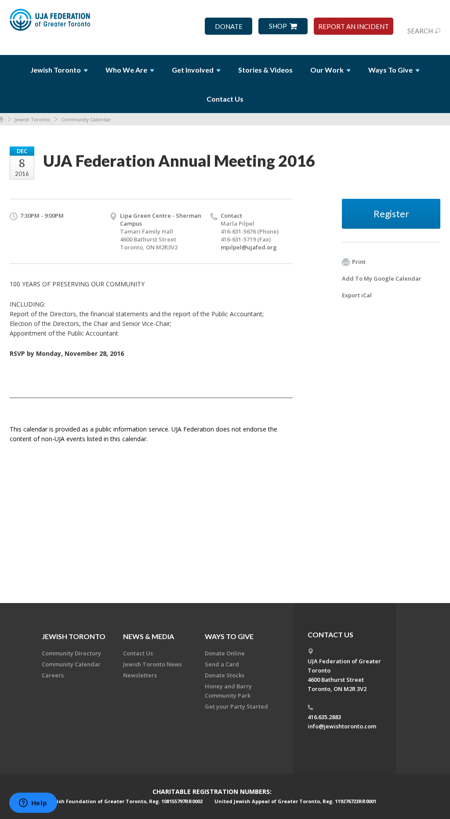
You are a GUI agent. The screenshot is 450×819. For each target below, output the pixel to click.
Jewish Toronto (32, 119)
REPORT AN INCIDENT (353, 26)
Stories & (265, 70)
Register (391, 213)
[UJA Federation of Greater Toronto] (51, 23)
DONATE (229, 26)
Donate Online (225, 653)
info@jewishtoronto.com (342, 726)
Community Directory (71, 653)
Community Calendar (86, 119)
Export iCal (357, 295)
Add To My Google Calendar (381, 278)
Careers (53, 675)
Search (420, 31)
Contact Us (225, 99)
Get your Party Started (236, 706)
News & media (148, 636)
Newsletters (140, 675)
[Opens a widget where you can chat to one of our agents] (33, 804)
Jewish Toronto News (152, 664)
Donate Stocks (224, 675)
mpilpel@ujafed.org (249, 247)
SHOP (278, 26)
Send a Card (222, 664)
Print (359, 262)
